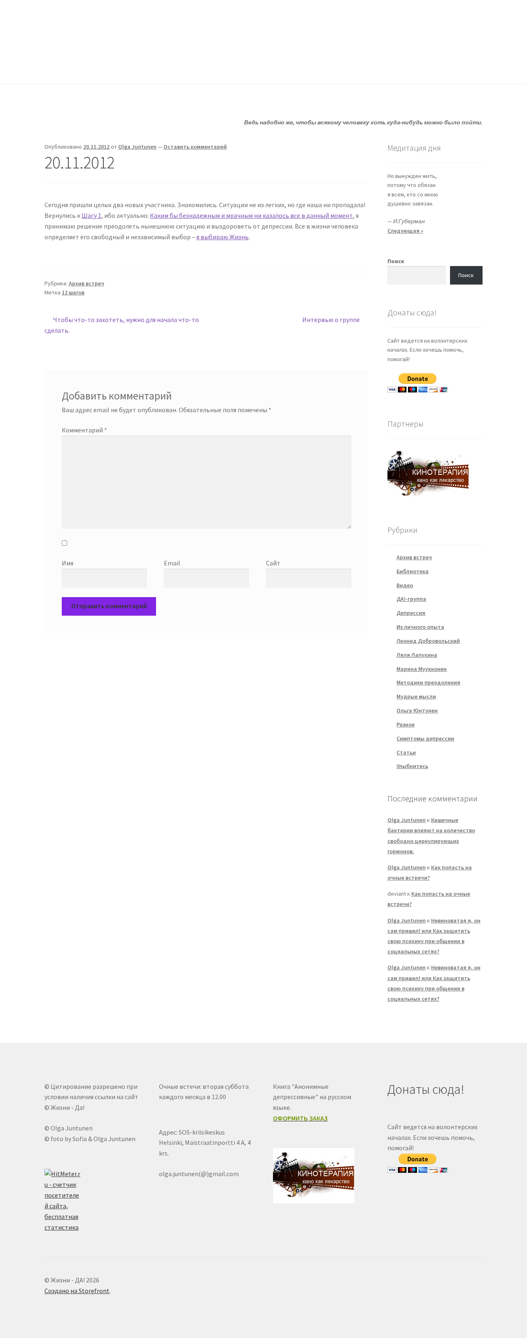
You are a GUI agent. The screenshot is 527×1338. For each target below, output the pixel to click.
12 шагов (73, 292)
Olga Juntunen (137, 146)
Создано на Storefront (77, 1291)
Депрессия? (157, 67)
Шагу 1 (91, 215)
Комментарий (84, 430)
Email (172, 563)
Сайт (273, 563)
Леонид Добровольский (428, 640)
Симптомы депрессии (425, 738)
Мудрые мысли (416, 696)
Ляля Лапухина (416, 654)
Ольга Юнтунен (417, 710)
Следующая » (405, 230)
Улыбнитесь (327, 67)
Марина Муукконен (421, 669)
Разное (405, 724)
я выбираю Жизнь (222, 237)
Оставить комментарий (195, 146)
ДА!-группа (98, 67)
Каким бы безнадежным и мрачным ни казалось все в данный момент (251, 215)
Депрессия (410, 612)
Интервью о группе (331, 320)
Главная (55, 67)
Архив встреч (86, 283)
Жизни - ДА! (78, 25)
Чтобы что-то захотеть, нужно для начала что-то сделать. (121, 324)
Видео (404, 585)
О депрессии (265, 67)
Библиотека (412, 571)
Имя (67, 563)
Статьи (211, 67)
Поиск (395, 261)
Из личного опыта (420, 626)
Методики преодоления (428, 682)
